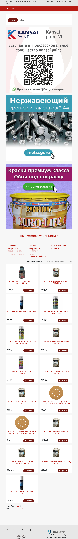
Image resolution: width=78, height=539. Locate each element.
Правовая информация (29, 530)
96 (20, 508)
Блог (8, 530)
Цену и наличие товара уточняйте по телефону (39, 236)
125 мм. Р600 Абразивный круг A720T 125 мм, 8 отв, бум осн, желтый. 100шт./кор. (22, 432)
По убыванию (49, 262)
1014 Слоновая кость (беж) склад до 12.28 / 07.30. (56, 312)
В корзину (28, 290)
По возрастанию (60, 262)
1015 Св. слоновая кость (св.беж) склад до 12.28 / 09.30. (22, 342)
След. (17, 506)
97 (22, 508)
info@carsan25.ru (65, 1)
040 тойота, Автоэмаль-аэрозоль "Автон (22, 311)
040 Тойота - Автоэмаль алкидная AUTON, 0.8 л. (56, 282)
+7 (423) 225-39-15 (52, 1)
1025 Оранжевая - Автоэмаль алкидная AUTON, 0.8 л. (56, 342)
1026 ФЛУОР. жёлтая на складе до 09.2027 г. (22, 372)
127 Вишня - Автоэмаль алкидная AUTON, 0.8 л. (56, 432)
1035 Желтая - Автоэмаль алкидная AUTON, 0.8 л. (56, 372)
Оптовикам (16, 530)
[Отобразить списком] (69, 262)
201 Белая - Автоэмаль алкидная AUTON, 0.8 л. (56, 462)
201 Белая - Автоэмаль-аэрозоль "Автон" (22, 492)
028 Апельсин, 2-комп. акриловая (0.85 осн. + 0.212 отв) (22, 282)
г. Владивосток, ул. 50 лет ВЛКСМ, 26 (19, 1)
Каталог (11, 8)
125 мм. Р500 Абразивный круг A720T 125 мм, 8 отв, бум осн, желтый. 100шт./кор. (56, 402)
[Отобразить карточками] (71, 262)
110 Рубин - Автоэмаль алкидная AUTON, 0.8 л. (22, 402)
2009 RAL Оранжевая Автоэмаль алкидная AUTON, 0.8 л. (22, 462)
